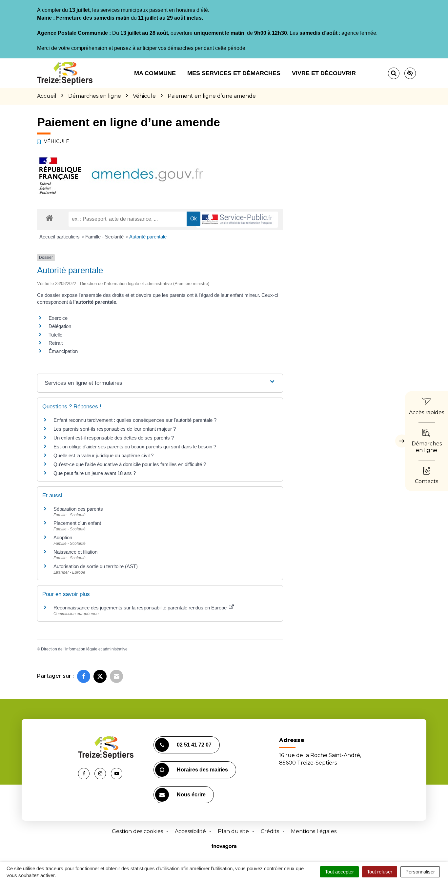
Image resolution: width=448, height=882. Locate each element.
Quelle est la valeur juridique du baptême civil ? (103, 455)
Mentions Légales (313, 831)
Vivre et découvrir (324, 73)
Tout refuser (379, 871)
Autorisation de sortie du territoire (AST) (95, 566)
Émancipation (63, 351)
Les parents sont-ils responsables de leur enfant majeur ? (114, 429)
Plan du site (233, 831)
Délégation (60, 326)
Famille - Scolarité (105, 236)
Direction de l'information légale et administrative (84, 649)
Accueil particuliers (60, 236)
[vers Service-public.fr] (237, 220)
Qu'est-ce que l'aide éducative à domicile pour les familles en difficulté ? (129, 464)
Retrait (56, 343)
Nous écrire (191, 794)
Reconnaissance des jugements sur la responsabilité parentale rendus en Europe (140, 607)
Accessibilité (190, 831)
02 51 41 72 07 (194, 745)
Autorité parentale (148, 236)
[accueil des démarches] (49, 218)
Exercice (58, 318)
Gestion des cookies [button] (137, 831)
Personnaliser (420, 871)
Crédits (270, 831)
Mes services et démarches (233, 73)
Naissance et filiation (75, 552)
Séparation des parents (78, 509)
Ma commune (155, 73)
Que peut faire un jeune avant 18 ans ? (94, 473)
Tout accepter (339, 871)
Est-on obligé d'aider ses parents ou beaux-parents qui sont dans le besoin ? (134, 446)
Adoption (62, 537)
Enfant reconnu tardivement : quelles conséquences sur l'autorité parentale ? (134, 420)
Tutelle (55, 335)
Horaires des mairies (202, 769)
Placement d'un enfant (77, 523)
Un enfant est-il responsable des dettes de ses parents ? (113, 438)
